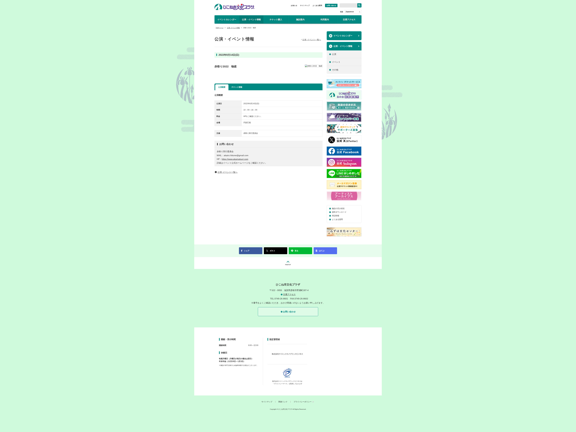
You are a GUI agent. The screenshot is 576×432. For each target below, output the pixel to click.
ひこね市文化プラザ (234, 7)
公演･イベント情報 (233, 28)
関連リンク (282, 402)
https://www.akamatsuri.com (235, 159)
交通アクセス (349, 19)
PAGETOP (288, 263)
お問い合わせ (331, 5)
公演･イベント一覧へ (311, 40)
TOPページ (219, 28)
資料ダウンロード (339, 212)
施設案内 (300, 19)
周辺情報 (335, 216)
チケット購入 (276, 19)
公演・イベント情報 (251, 19)
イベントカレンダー (226, 19)
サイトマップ (305, 5)
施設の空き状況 (338, 208)
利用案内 (325, 19)
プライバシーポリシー (303, 402)
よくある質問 (317, 5)
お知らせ (294, 5)
